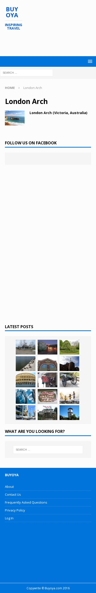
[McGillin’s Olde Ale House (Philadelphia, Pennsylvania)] (47, 380)
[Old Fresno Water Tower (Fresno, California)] (69, 412)
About (9, 486)
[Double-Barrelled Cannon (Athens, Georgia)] (69, 380)
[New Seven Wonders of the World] (25, 380)
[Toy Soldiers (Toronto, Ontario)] (25, 412)
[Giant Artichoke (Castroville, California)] (47, 347)
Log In (9, 518)
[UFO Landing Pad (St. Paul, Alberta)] (47, 412)
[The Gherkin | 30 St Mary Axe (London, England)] (25, 396)
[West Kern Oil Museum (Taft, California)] (25, 347)
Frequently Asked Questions (26, 502)
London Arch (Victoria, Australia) (58, 112)
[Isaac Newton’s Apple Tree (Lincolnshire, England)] (69, 347)
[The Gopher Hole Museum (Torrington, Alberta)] (47, 396)
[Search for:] (26, 72)
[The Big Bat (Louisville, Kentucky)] (69, 363)
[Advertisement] (50, 43)
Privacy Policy (15, 510)
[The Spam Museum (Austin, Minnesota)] (47, 363)
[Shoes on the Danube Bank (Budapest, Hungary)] (25, 363)
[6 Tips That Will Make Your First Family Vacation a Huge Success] (69, 396)
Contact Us (13, 494)
